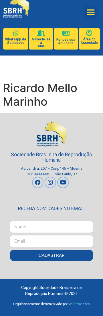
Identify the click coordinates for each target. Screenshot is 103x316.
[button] (90, 12)
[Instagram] (50, 182)
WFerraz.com (79, 304)
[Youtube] (63, 182)
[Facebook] (37, 182)
